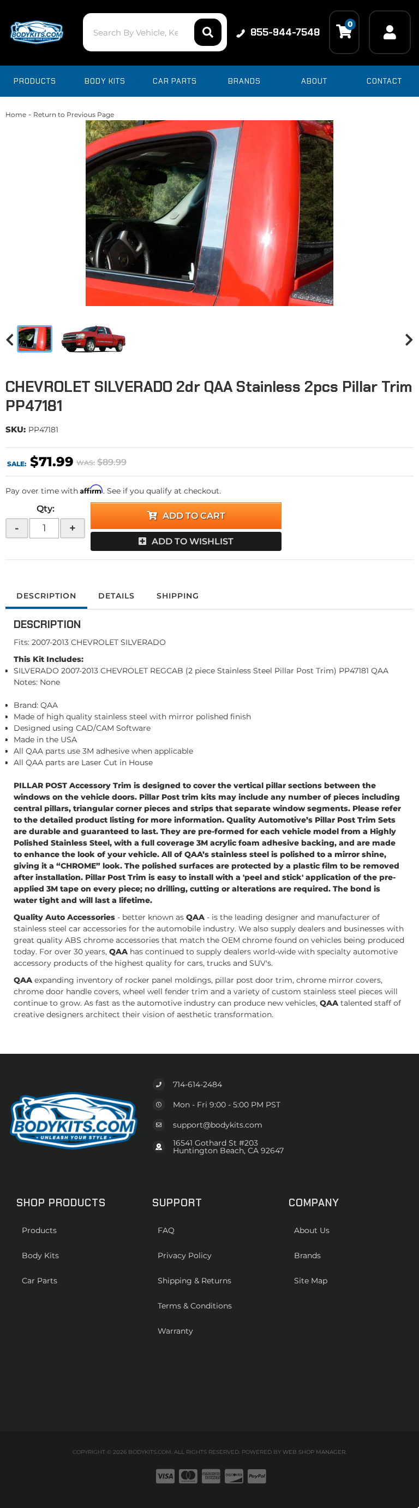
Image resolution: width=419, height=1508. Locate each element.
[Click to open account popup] (390, 32)
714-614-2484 (197, 1084)
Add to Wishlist (193, 541)
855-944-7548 (285, 32)
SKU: (15, 429)
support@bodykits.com (217, 1125)
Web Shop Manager (314, 1452)
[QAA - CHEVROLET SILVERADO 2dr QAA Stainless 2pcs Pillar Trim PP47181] (209, 213)
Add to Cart (194, 516)
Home (15, 114)
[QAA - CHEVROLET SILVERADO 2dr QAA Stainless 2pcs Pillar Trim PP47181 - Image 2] (94, 339)
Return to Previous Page (73, 114)
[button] (154, 32)
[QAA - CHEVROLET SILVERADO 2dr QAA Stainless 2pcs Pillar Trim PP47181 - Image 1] (34, 339)
